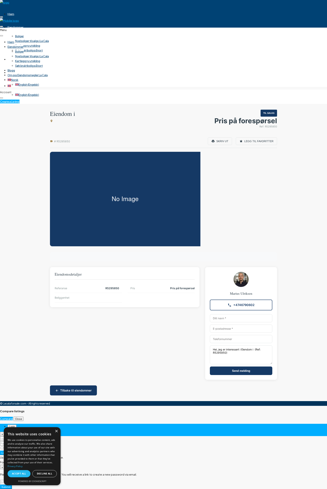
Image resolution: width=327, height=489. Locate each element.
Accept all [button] (19, 473)
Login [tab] (12, 426)
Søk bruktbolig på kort (29, 50)
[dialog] (32, 456)
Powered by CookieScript (32, 481)
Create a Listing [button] (9, 101)
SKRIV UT (222, 141)
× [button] (56, 431)
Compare (6, 418)
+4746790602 (244, 305)
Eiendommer (15, 27)
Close (18, 418)
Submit (6, 486)
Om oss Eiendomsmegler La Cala (28, 72)
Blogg (11, 59)
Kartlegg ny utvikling (27, 45)
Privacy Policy (15, 466)
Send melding (241, 370)
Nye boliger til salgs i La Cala (32, 41)
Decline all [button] (44, 473)
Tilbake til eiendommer (76, 390)
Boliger (19, 36)
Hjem (11, 14)
